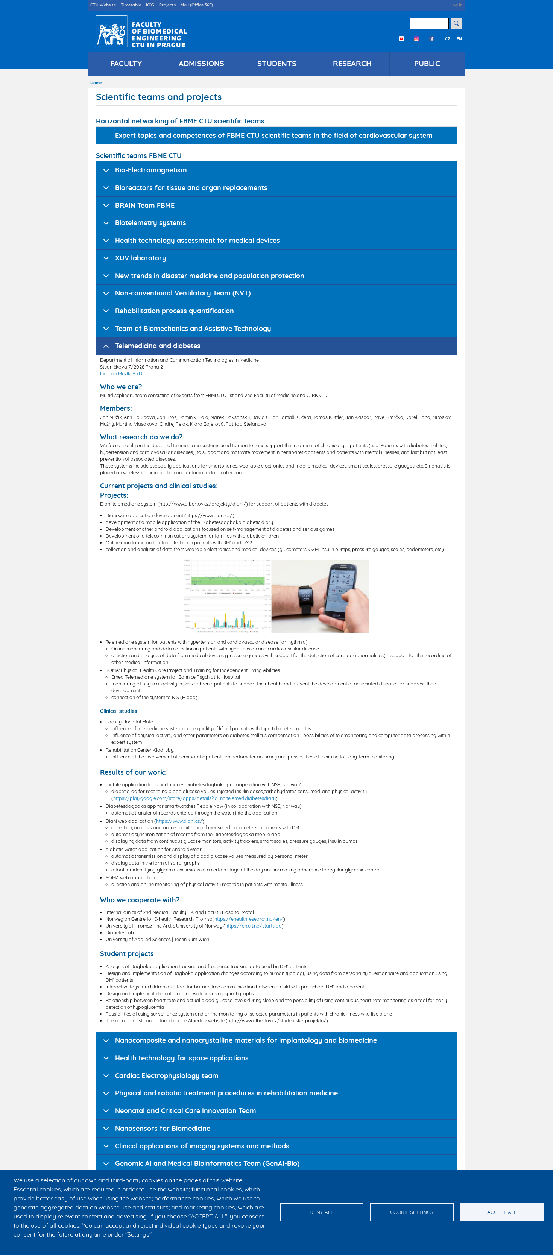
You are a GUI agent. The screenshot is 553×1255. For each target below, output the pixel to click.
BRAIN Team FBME (145, 205)
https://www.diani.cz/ (179, 821)
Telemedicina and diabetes (158, 345)
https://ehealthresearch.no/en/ (248, 919)
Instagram (416, 39)
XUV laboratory (140, 258)
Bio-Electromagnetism (151, 170)
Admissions (201, 63)
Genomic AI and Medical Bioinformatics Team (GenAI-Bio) (207, 1163)
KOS (150, 5)
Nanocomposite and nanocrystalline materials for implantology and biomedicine (246, 1040)
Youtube (401, 39)
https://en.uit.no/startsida (253, 926)
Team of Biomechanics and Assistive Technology (193, 328)
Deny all (321, 1212)
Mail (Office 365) (197, 5)
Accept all (502, 1212)
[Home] (139, 31)
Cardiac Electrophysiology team (167, 1075)
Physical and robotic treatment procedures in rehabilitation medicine (226, 1093)
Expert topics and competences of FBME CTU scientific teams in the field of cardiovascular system (274, 135)
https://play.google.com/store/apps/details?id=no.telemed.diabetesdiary (194, 798)
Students (276, 63)
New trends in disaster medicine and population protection (209, 275)
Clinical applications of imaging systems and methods (202, 1146)
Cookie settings (411, 1212)
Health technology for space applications (182, 1058)
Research (352, 63)
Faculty (126, 63)
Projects (167, 5)
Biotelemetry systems (150, 222)
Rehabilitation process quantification (174, 310)
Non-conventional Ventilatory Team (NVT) (183, 293)
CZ (447, 38)
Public (427, 63)
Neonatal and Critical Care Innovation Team (185, 1110)
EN (459, 38)
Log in (456, 5)
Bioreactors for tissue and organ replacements (191, 187)
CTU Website (103, 5)
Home (96, 82)
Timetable (131, 5)
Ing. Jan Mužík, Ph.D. (121, 373)
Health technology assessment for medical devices (197, 240)
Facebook (431, 39)
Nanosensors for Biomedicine (162, 1128)
